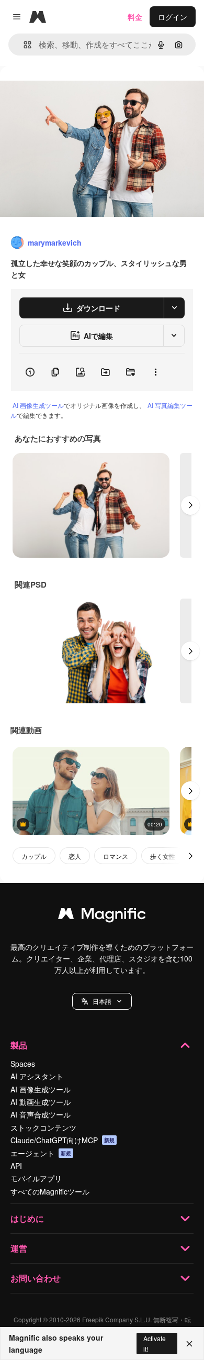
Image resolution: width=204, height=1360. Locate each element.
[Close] (189, 1343)
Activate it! (154, 1343)
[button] (102, 1001)
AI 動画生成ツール (40, 1102)
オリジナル (72, 89)
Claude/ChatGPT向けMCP (62, 1140)
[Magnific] (102, 916)
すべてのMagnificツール (49, 1191)
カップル (34, 856)
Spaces (22, 1063)
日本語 (102, 1001)
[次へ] (190, 505)
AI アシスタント (36, 1076)
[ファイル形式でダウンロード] (174, 307)
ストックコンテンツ (43, 1127)
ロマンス (115, 856)
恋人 (75, 856)
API (16, 1165)
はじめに (27, 1218)
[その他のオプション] (155, 372)
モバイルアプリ (36, 1178)
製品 (18, 1045)
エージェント (40, 1153)
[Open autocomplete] (23, 45)
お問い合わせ (35, 1278)
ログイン (172, 17)
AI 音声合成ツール (40, 1114)
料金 (135, 17)
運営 (18, 1248)
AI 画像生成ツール (38, 405)
